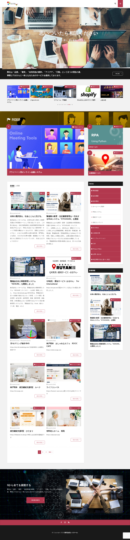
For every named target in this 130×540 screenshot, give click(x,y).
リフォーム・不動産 (36, 100)
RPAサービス (93, 147)
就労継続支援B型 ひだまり (21, 431)
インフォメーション (99, 238)
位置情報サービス (95, 173)
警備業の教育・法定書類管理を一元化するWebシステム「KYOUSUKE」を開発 (62, 217)
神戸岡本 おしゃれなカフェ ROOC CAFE (61, 344)
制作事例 (96, 201)
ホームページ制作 (48, 86)
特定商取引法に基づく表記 (101, 259)
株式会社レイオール (71, 532)
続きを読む (40, 246)
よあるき (80, 100)
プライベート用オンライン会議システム (25, 172)
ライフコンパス (105, 100)
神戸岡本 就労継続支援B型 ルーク (25, 387)
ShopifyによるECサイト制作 (63, 100)
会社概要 (96, 196)
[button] (2, 38)
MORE (118, 74)
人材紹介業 (96, 233)
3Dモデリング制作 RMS (19, 343)
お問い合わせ (97, 254)
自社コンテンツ (24, 86)
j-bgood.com (11, 100)
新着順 (12, 186)
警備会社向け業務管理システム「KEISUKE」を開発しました (23, 282)
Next (50, 452)
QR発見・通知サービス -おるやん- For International (62, 282)
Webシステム (78, 127)
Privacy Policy (97, 249)
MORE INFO (35, 500)
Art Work (96, 228)
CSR (43, 193)
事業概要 (96, 190)
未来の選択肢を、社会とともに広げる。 (26, 216)
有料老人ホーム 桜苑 (55, 431)
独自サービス (72, 86)
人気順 (17, 186)
